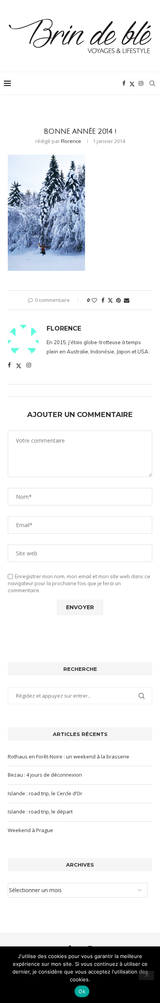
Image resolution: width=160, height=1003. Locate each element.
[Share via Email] (126, 300)
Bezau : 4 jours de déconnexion (45, 774)
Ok (81, 991)
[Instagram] (141, 83)
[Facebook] (123, 83)
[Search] (152, 83)
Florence (71, 141)
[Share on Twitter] (110, 300)
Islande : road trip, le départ (40, 811)
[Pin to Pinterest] (118, 300)
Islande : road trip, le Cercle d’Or (45, 793)
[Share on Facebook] (102, 300)
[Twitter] (132, 83)
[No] (146, 975)
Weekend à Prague (30, 830)
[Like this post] (94, 300)
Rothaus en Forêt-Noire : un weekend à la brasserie (68, 756)
